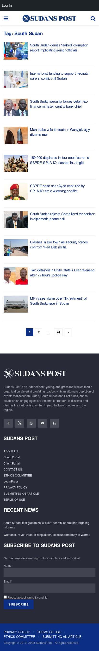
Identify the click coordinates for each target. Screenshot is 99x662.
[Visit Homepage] (49, 18)
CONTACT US (13, 469)
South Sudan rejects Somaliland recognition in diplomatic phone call (62, 216)
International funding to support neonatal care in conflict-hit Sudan (59, 76)
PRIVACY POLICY (15, 487)
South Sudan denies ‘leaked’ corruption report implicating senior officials (59, 47)
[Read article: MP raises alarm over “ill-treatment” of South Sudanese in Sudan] (16, 304)
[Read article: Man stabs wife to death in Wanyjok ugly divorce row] (16, 135)
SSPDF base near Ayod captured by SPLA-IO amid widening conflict (57, 188)
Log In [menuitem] (7, 5)
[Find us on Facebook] (8, 423)
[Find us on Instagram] (31, 423)
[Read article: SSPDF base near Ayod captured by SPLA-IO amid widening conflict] (16, 191)
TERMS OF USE (14, 499)
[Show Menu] (6, 18)
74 (58, 332)
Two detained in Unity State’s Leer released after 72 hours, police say (62, 272)
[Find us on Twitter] (19, 423)
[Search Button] (93, 18)
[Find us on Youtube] (42, 423)
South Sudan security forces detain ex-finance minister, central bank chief (59, 104)
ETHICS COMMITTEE (18, 475)
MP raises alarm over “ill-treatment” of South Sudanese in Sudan (58, 301)
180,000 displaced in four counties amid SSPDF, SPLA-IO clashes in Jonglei (59, 160)
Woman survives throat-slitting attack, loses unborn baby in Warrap (47, 535)
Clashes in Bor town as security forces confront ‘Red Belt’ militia (59, 244)
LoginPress (11, 481)
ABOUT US (11, 451)
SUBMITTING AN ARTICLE (21, 493)
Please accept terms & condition (28, 597)
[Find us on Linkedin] (54, 423)
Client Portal (12, 457)
